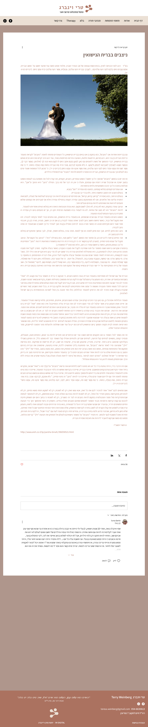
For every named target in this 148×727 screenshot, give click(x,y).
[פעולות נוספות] (22, 47)
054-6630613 (137, 709)
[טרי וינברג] (5, 21)
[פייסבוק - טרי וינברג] (10, 21)
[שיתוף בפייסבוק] (126, 455)
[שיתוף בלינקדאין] (112, 455)
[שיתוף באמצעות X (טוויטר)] (119, 455)
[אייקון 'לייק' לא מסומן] (119, 561)
